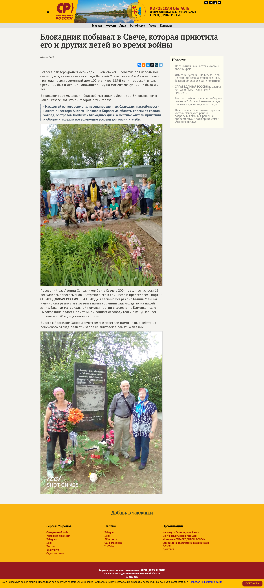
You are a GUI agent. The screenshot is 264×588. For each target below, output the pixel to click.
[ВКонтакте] (139, 65)
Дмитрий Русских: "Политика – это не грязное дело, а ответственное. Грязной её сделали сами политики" (196, 77)
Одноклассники (55, 553)
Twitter (50, 546)
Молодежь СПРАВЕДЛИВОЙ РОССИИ (184, 539)
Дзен (49, 542)
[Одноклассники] (143, 65)
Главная (97, 25)
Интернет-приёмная (58, 535)
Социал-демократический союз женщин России (186, 544)
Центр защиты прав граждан (179, 535)
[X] (152, 65)
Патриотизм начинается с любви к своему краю (195, 68)
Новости (111, 25)
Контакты (166, 25)
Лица (122, 25)
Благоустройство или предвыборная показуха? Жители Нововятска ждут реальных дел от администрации (197, 101)
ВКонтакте (52, 549)
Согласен (252, 583)
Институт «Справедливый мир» (181, 532)
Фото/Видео (137, 25)
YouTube (109, 546)
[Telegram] (161, 65)
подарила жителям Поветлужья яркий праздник (196, 89)
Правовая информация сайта (205, 582)
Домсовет (168, 549)
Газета (152, 25)
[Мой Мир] (148, 65)
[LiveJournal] (156, 65)
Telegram (51, 539)
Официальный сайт (57, 532)
